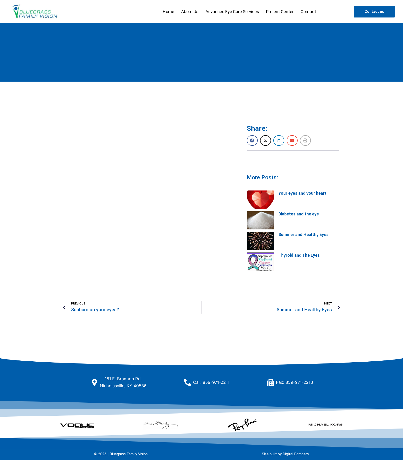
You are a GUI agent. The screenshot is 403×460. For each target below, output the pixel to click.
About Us (189, 11)
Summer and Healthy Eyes (303, 234)
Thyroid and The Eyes (299, 255)
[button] (252, 140)
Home (168, 11)
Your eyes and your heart (302, 193)
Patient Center (280, 11)
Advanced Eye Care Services (232, 11)
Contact (308, 11)
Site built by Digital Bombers (285, 454)
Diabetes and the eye (298, 213)
